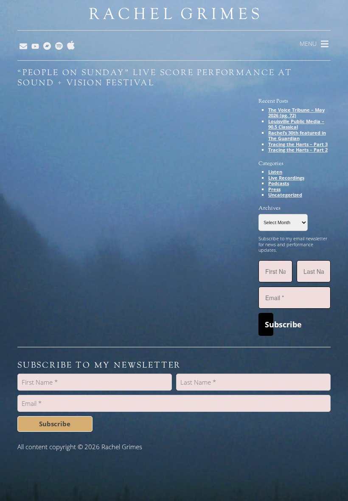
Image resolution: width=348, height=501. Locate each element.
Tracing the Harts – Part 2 (298, 149)
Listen (275, 172)
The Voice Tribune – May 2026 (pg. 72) (296, 113)
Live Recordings (286, 178)
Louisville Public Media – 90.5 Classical (296, 124)
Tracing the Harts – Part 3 (298, 144)
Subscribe (269, 324)
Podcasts (278, 183)
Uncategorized (285, 194)
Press (274, 189)
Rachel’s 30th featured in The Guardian (297, 135)
